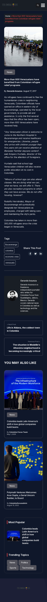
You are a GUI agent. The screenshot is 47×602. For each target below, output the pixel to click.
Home (7, 16)
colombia (9, 250)
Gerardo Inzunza (14, 91)
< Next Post (11, 324)
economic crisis (12, 257)
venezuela (9, 263)
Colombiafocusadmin (18, 503)
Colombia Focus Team (18, 432)
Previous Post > (34, 342)
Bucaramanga (11, 244)
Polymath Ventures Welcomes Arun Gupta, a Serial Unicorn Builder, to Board (21, 495)
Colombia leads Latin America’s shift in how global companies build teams (22, 424)
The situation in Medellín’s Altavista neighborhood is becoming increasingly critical (24, 347)
